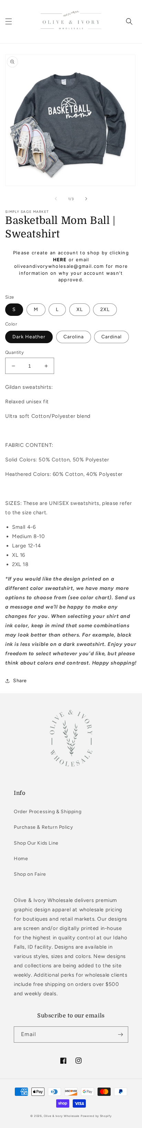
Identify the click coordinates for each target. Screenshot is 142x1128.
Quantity (14, 352)
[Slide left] (55, 198)
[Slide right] (86, 198)
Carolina (73, 337)
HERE (60, 259)
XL (80, 309)
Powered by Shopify (96, 1116)
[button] (8, 21)
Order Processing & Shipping (47, 812)
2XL (105, 309)
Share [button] (20, 681)
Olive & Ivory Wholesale (62, 1116)
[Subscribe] (120, 1034)
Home (21, 859)
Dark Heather (28, 337)
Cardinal (111, 337)
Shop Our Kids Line (36, 843)
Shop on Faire (30, 874)
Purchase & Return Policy (43, 827)
